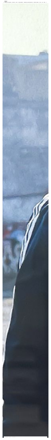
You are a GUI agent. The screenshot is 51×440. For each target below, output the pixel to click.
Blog (42, 2)
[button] (46, 2)
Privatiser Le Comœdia (36, 2)
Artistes (17, 2)
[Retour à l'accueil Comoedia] (6, 2)
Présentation (9, 2)
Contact (44, 2)
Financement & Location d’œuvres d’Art (28, 2)
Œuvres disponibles (20, 2)
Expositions (13, 2)
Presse (40, 2)
